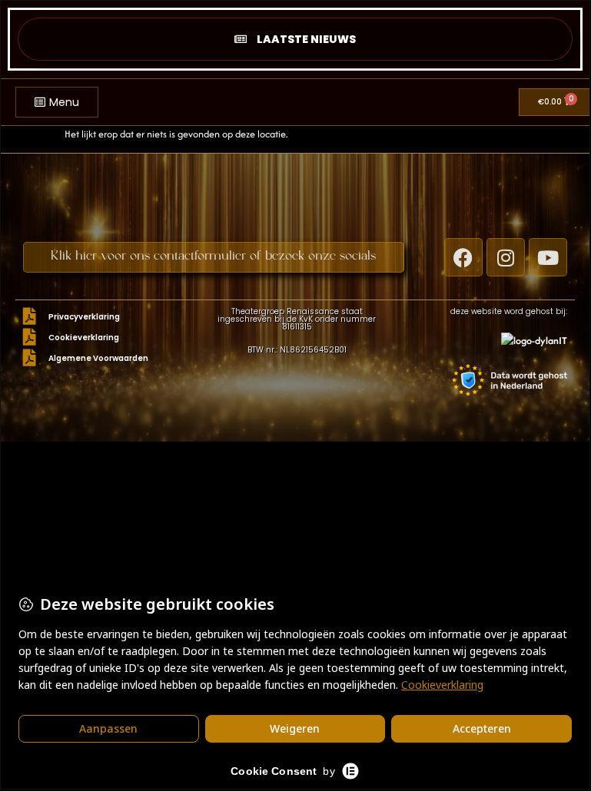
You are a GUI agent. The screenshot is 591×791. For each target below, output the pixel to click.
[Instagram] (505, 257)
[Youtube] (548, 257)
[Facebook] (463, 257)
